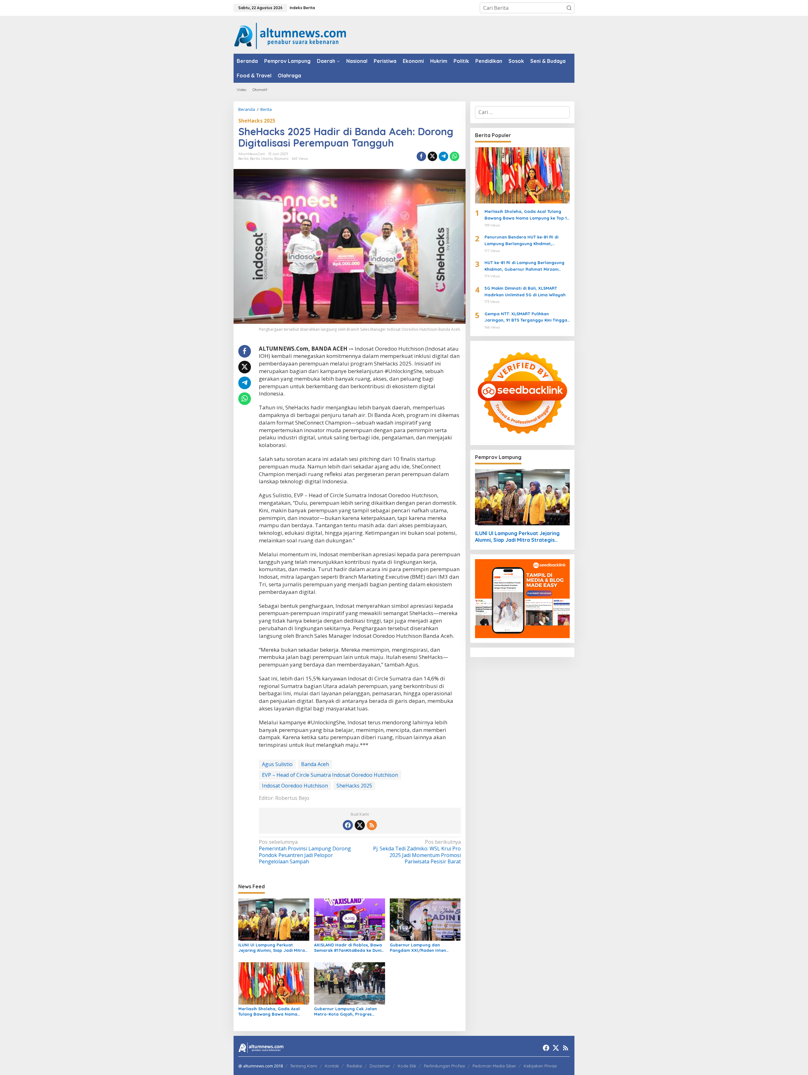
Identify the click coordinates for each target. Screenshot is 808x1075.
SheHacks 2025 (256, 120)
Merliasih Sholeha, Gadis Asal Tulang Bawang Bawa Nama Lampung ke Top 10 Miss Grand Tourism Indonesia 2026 (270, 1011)
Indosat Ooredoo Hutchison (295, 785)
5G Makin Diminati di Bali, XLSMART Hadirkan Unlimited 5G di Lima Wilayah (525, 291)
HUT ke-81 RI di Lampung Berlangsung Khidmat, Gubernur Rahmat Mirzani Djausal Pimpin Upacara (524, 266)
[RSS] (372, 825)
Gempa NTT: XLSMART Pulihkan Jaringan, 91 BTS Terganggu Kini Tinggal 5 (526, 317)
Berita (243, 158)
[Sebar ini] (421, 156)
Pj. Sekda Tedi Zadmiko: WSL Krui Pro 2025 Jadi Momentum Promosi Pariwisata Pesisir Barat (416, 852)
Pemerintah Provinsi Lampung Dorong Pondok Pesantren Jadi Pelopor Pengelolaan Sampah (305, 852)
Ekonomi (281, 158)
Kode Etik (407, 1065)
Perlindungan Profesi (444, 1065)
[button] (569, 8)
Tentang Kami (303, 1065)
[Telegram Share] (443, 156)
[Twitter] (360, 825)
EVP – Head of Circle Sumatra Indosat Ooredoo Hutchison (330, 774)
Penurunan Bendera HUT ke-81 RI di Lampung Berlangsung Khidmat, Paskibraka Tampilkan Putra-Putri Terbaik (521, 240)
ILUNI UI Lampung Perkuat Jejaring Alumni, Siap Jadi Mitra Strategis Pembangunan (271, 947)
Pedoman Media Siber (494, 1065)
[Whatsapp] (454, 156)
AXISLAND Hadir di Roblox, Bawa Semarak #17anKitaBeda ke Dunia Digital (349, 947)
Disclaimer (380, 1065)
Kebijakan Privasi (540, 1065)
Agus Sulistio (277, 764)
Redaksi (354, 1065)
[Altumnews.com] (290, 35)
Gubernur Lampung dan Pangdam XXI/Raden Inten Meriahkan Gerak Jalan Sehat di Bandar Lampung (423, 947)
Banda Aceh (315, 764)
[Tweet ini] (432, 156)
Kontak (332, 1065)
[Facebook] (348, 825)
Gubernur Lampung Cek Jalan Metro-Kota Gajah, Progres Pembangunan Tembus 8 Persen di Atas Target (347, 1011)
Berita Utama (261, 158)
